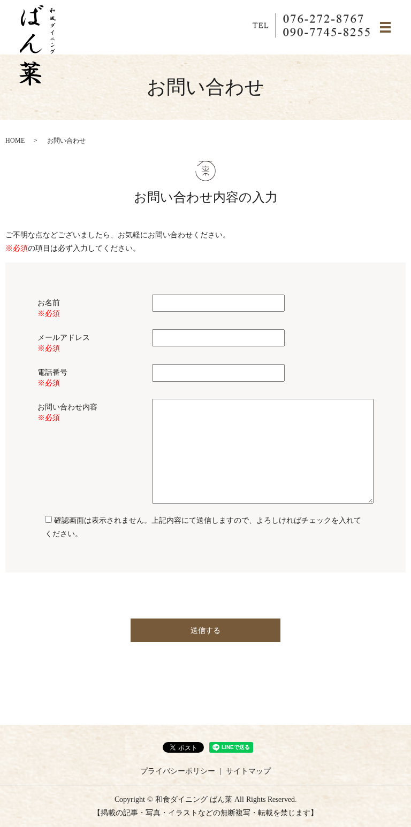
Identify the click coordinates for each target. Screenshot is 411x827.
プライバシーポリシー (177, 771)
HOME (15, 140)
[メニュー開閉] (385, 27)
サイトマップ (248, 771)
